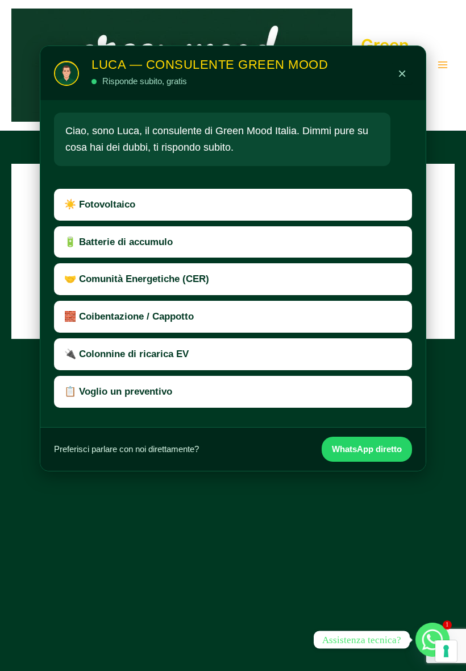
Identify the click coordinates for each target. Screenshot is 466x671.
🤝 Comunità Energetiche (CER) (136, 279)
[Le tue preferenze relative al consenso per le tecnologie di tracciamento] (446, 651)
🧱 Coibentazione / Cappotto (129, 316)
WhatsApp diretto (367, 449)
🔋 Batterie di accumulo (118, 242)
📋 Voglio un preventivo (118, 391)
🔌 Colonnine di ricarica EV (126, 354)
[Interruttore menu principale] (443, 65)
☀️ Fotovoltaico (99, 204)
